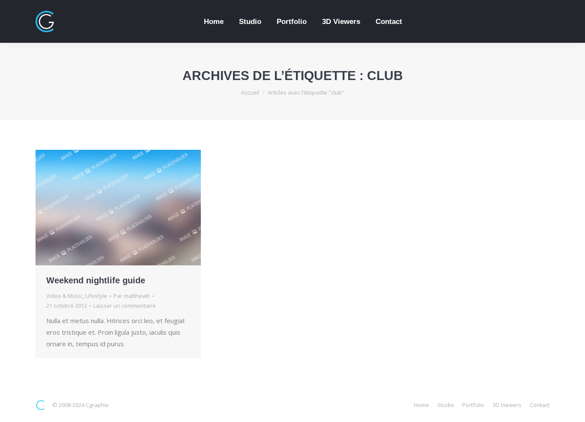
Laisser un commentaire (124, 305)
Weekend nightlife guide (95, 280)
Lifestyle (96, 296)
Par (131, 296)
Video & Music (64, 296)
